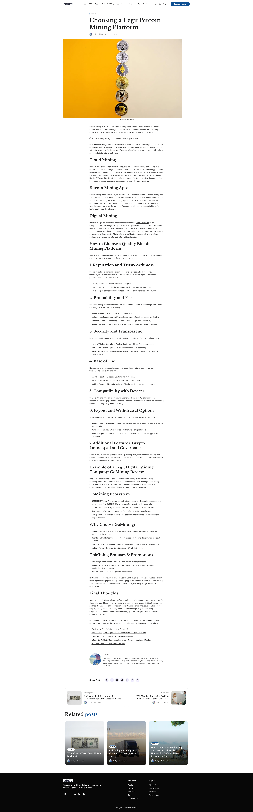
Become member (180, 4)
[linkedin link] (75, 794)
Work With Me (143, 4)
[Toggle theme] (160, 4)
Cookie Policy (154, 788)
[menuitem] (79, 4)
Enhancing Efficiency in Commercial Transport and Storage (123, 753)
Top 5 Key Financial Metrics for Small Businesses (112, 636)
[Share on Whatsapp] (122, 680)
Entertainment (133, 798)
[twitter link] (65, 794)
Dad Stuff (131, 788)
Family (130, 785)
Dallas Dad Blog (108, 4)
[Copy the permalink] (137, 680)
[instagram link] (79, 794)
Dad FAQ (119, 4)
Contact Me (88, 4)
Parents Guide (130, 4)
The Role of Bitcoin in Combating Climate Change (112, 629)
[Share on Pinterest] (117, 680)
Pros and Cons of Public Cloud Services (108, 644)
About (97, 4)
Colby (95, 34)
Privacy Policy (154, 785)
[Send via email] (132, 680)
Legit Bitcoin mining (97, 144)
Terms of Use (154, 795)
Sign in (165, 4)
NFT (147, 226)
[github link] (84, 794)
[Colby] (90, 34)
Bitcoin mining (142, 223)
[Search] (156, 4)
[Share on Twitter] (107, 680)
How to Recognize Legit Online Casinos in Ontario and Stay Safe (119, 633)
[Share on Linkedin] (127, 680)
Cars (130, 795)
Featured (131, 792)
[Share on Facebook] (112, 680)
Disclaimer (152, 792)
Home (79, 4)
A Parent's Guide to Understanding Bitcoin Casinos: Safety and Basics (121, 640)
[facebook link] (70, 794)
